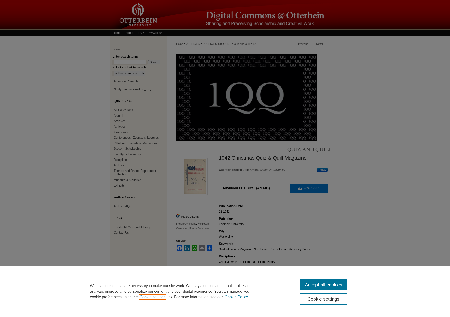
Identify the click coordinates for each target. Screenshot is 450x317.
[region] (225, 291)
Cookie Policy (236, 297)
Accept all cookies (323, 284)
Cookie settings (152, 297)
